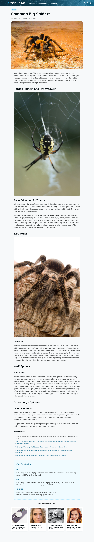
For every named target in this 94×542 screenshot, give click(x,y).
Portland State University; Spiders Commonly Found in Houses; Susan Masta (40, 455)
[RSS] (90, 3)
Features (53, 3)
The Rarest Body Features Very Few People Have (36, 527)
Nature (14, 9)
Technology (42, 3)
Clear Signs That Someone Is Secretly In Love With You (74, 527)
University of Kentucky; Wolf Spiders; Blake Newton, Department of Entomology (41, 447)
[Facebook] (84, 3)
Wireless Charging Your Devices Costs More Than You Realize (19, 527)
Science (32, 3)
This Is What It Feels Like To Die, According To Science (56, 527)
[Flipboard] (87, 3)
